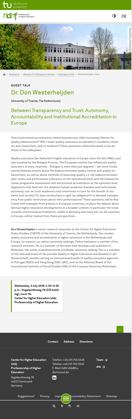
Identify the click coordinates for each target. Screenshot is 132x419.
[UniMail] (78, 406)
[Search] (54, 406)
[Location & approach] (61, 406)
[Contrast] (114, 16)
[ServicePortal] (69, 406)
